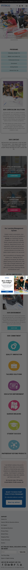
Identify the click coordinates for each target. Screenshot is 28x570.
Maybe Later (7, 293)
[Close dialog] (27, 276)
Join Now (7, 291)
